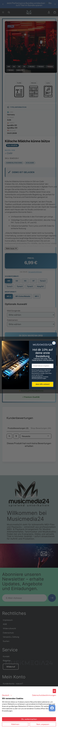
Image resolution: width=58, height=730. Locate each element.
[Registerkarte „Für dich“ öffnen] (52, 708)
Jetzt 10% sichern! (42, 384)
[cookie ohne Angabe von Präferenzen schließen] (54, 691)
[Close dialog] (54, 343)
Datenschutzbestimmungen (44, 695)
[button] (7, 695)
